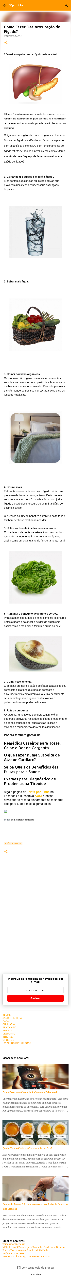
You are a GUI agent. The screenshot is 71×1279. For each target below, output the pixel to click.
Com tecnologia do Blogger (37, 1267)
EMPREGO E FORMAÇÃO (16, 1043)
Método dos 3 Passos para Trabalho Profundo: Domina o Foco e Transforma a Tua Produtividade (34, 1249)
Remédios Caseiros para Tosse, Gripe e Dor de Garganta (32, 745)
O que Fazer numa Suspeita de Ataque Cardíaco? (32, 757)
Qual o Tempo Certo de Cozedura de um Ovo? (27, 1148)
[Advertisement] (35, 923)
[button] (6, 42)
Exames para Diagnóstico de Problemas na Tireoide (30, 781)
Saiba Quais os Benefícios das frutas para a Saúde (31, 769)
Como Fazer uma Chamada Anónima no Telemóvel (29, 1092)
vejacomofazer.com (13, 1244)
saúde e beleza (13, 844)
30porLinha (16, 5)
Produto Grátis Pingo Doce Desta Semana (26, 1256)
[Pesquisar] (66, 5)
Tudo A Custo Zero (13, 1253)
